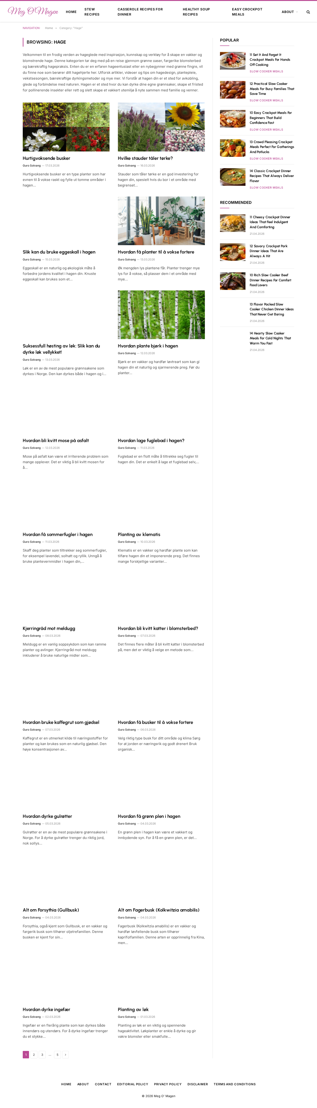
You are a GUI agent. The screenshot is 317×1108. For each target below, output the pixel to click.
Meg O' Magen (164, 1096)
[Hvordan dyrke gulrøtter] (66, 785)
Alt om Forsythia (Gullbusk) (51, 910)
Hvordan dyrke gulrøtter (47, 816)
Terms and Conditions (235, 1084)
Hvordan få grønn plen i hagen (149, 816)
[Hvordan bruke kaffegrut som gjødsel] (66, 691)
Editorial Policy (132, 1084)
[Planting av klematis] (161, 503)
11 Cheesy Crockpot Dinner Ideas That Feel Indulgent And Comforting (270, 222)
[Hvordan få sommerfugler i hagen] (66, 503)
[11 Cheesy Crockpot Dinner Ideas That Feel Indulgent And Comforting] (233, 223)
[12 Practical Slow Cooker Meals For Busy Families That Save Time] (233, 90)
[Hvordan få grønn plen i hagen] (161, 785)
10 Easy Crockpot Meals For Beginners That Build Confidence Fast (271, 118)
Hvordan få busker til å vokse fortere (155, 722)
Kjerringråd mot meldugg (49, 628)
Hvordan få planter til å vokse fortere (156, 252)
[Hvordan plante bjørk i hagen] (161, 314)
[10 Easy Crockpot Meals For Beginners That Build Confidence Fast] (233, 119)
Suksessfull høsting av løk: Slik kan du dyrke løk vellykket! (61, 349)
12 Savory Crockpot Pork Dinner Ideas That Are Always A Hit (269, 251)
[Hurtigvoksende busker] (66, 127)
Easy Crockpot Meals (247, 11)
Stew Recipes (92, 11)
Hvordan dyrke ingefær (46, 1009)
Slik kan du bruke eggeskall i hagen (59, 252)
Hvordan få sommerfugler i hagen (58, 534)
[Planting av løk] (161, 978)
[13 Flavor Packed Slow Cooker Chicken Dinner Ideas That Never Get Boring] (233, 310)
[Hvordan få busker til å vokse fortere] (161, 691)
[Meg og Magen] (32, 12)
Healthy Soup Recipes (196, 11)
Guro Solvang (32, 165)
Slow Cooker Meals (266, 71)
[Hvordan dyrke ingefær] (66, 978)
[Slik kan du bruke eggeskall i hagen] (66, 220)
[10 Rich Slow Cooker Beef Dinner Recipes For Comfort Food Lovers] (233, 281)
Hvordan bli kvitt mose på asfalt (56, 440)
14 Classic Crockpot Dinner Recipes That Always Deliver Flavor (272, 176)
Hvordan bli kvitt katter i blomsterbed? (158, 628)
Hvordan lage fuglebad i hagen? (151, 440)
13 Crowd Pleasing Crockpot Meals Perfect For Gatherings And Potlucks (272, 147)
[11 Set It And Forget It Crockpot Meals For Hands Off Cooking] (233, 61)
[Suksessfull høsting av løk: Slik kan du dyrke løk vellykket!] (66, 314)
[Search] (308, 12)
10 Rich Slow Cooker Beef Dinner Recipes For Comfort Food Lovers (270, 280)
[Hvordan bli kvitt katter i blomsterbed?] (161, 597)
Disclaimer (198, 1084)
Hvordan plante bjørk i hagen (148, 346)
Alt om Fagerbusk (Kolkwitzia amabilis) (158, 910)
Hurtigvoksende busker (46, 158)
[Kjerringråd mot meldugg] (66, 597)
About (288, 12)
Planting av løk (133, 1009)
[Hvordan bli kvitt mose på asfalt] (66, 409)
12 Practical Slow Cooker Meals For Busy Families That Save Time (272, 89)
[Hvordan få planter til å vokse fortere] (161, 220)
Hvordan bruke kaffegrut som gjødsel (61, 722)
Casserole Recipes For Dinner (140, 11)
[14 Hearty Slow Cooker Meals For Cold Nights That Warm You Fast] (233, 339)
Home (71, 12)
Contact (103, 1084)
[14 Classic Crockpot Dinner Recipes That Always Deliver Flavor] (233, 177)
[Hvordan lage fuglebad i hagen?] (161, 409)
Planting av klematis (139, 534)
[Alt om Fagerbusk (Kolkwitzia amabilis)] (161, 878)
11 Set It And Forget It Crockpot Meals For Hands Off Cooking (270, 60)
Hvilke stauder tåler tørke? (145, 158)
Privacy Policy (168, 1084)
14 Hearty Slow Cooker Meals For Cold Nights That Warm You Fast (270, 338)
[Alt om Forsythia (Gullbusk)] (66, 878)
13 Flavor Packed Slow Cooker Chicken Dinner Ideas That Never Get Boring (272, 309)
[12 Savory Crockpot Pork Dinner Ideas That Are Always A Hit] (233, 252)
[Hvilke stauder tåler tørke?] (161, 127)
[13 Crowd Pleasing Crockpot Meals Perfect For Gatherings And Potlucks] (233, 148)
